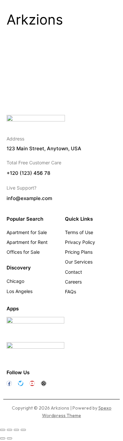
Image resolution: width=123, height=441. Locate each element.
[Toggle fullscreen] (9, 430)
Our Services (78, 262)
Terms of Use (79, 232)
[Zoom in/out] (2, 430)
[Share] (16, 430)
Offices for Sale (23, 252)
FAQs (70, 291)
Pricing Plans (78, 252)
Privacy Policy (80, 242)
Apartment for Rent (27, 242)
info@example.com (29, 198)
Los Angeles (19, 291)
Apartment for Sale (27, 232)
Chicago (15, 281)
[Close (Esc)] (23, 430)
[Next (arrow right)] (9, 438)
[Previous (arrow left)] (2, 438)
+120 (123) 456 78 (28, 173)
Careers (73, 282)
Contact (73, 272)
